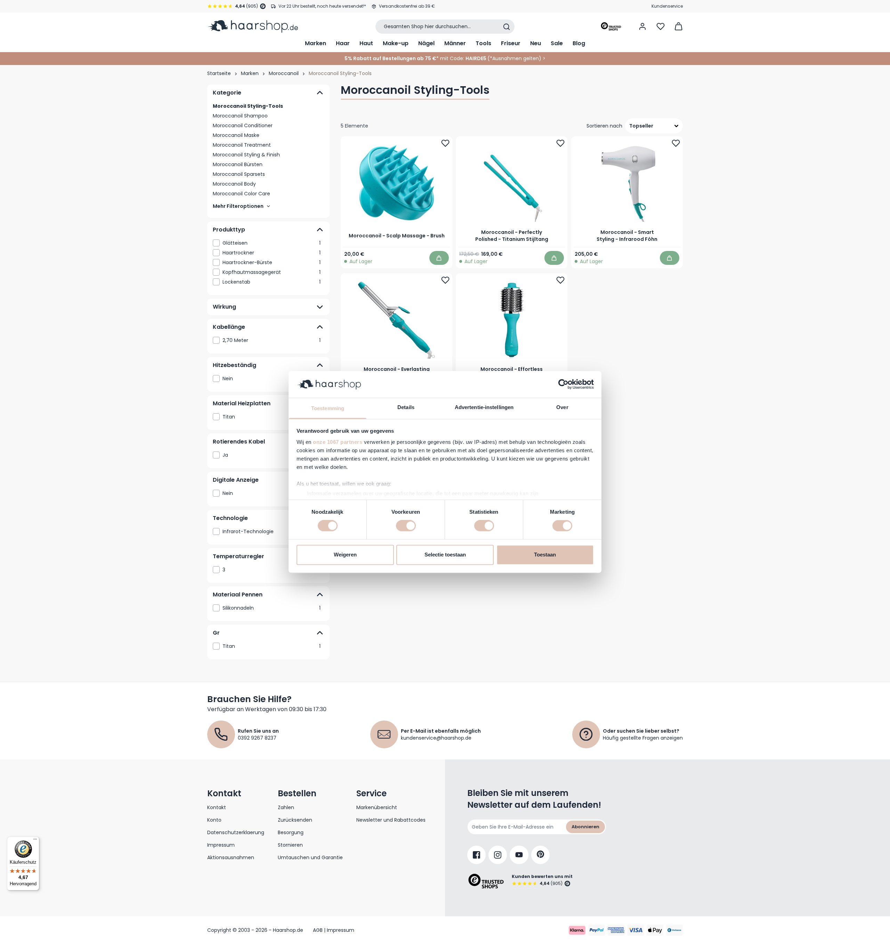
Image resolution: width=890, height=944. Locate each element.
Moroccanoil (284, 73)
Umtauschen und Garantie (310, 857)
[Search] (506, 27)
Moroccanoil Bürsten (237, 164)
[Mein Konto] (642, 26)
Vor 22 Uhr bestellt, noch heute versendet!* (322, 6)
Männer (455, 43)
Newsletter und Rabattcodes (391, 819)
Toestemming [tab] (327, 408)
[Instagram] (497, 855)
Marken (315, 43)
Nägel (426, 43)
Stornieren (290, 844)
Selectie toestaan (445, 555)
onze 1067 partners (337, 442)
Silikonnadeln (271, 607)
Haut (366, 43)
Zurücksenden (295, 819)
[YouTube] (519, 855)
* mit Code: (404, 58)
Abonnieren (585, 826)
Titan (271, 416)
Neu (535, 43)
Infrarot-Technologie (271, 531)
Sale (557, 43)
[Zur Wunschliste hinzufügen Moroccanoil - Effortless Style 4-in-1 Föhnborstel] (560, 280)
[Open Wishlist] (660, 26)
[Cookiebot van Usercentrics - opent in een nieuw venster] (563, 384)
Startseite (219, 73)
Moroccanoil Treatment (242, 144)
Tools (483, 43)
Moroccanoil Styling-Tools (248, 106)
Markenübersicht (376, 807)
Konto (214, 819)
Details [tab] (405, 407)
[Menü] (35, 841)
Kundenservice (667, 6)
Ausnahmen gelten (515, 58)
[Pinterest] (540, 855)
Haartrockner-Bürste (271, 262)
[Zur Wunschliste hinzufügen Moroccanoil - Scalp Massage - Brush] (445, 143)
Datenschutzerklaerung (235, 832)
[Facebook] (476, 855)
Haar (343, 43)
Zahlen (286, 807)
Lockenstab (271, 281)
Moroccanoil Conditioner (243, 125)
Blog (579, 43)
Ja (271, 454)
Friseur (510, 43)
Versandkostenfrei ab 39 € (407, 6)
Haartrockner (271, 252)
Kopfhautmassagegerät (271, 272)
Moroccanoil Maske (236, 135)
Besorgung (291, 832)
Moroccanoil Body (234, 183)
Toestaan (545, 555)
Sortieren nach (604, 125)
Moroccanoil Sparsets (239, 174)
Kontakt (216, 807)
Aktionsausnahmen (230, 857)
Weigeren (345, 555)
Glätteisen (271, 242)
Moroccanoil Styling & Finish (246, 154)
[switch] (406, 525)
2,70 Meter (271, 340)
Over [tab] (562, 407)
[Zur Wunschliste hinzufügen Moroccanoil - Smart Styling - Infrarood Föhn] (675, 143)
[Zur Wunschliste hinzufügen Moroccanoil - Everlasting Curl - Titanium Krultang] (445, 280)
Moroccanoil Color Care (241, 193)
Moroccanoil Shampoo (240, 115)
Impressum (221, 844)
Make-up (395, 43)
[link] (268, 243)
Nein (271, 378)
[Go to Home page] (252, 26)
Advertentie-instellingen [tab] (484, 407)
